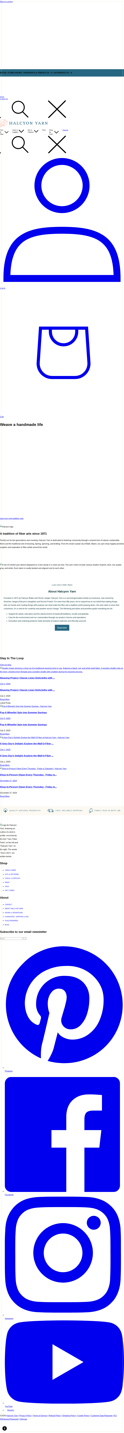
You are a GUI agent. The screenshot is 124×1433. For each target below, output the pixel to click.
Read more (62, 628)
